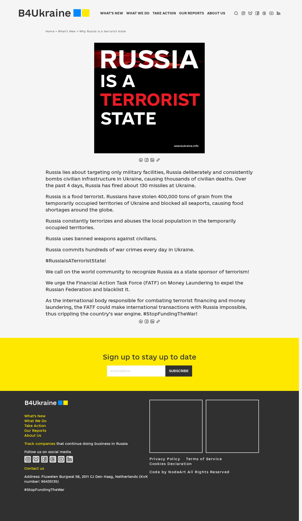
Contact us (34, 468)
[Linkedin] (278, 13)
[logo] (46, 404)
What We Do (137, 13)
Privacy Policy (164, 459)
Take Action (164, 13)
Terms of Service (204, 459)
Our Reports (191, 13)
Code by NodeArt (167, 472)
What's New (111, 13)
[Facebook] (257, 13)
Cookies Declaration (170, 464)
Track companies (39, 444)
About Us (216, 13)
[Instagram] (243, 13)
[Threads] (264, 13)
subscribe (179, 371)
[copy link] (158, 160)
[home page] (54, 13)
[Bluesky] (250, 13)
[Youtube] (271, 13)
